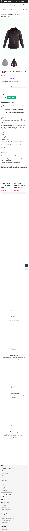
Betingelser (5, 480)
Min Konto (4, 497)
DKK (2, 506)
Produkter (7, 14)
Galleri (3, 478)
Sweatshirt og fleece (12, 105)
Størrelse (4, 87)
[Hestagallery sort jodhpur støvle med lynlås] (20, 175)
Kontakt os (5, 482)
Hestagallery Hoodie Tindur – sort (6, 274)
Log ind (4, 495)
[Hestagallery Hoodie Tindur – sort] (7, 220)
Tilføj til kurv (11, 97)
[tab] (7, 109)
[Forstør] (3, 53)
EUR (5, 506)
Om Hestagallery (6, 475)
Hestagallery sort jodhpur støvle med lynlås (20, 185)
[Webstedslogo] (14, 5)
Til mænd (20, 105)
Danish (22, 1)
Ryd (11, 88)
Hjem (2, 14)
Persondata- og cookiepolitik (9, 485)
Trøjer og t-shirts (10, 106)
